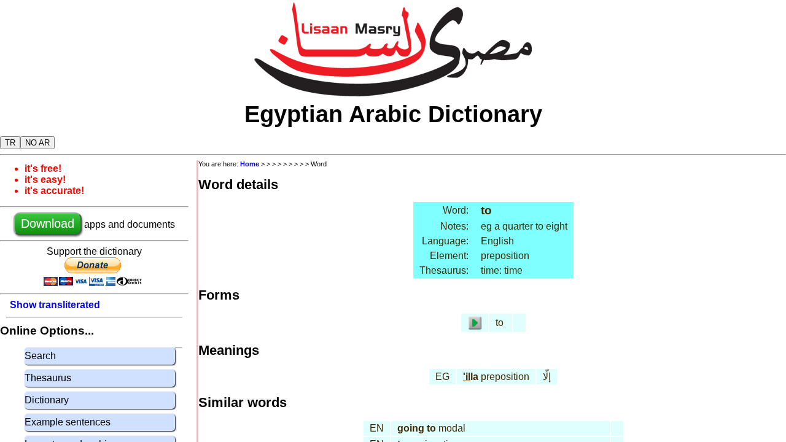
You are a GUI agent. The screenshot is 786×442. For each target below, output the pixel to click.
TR (10, 142)
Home (249, 164)
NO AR (37, 142)
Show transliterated (55, 305)
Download (47, 223)
